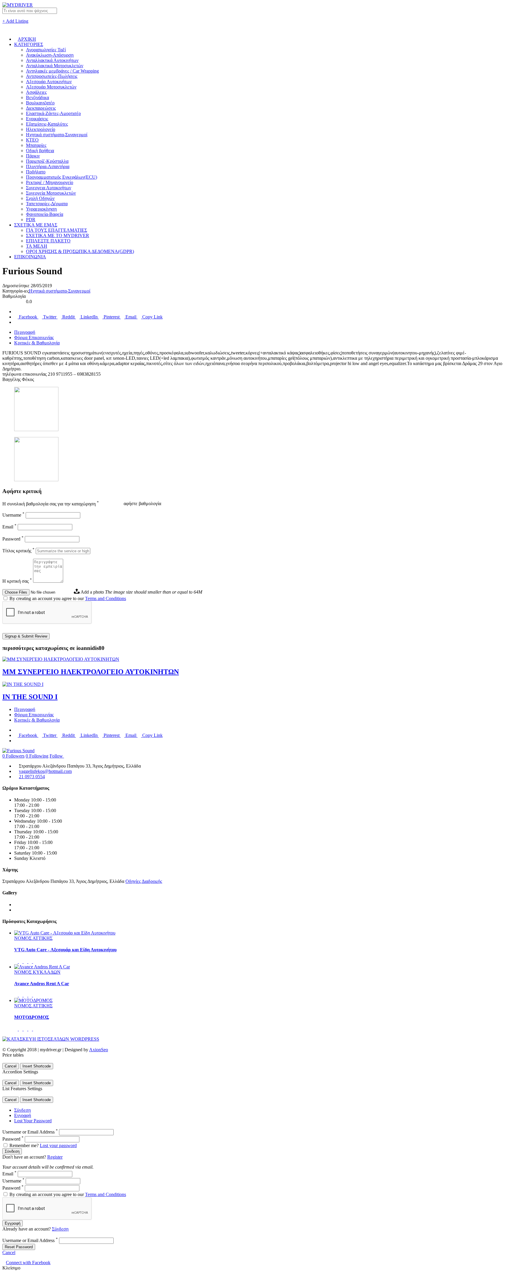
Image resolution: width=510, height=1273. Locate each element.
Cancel (11, 1066)
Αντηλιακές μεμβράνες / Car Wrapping (62, 70)
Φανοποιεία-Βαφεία (44, 214)
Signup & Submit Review (26, 636)
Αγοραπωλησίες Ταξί (46, 49)
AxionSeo (98, 1049)
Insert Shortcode (36, 1066)
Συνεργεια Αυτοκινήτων (48, 187)
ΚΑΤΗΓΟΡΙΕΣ (28, 44)
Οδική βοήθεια (40, 150)
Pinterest (111, 316)
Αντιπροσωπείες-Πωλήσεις (51, 76)
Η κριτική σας (17, 581)
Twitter (50, 316)
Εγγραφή (22, 1115)
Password (13, 538)
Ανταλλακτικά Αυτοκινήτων (52, 60)
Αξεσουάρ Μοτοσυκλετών (51, 86)
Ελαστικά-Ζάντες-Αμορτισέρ (53, 113)
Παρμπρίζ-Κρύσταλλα (47, 161)
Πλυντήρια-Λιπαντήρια (47, 166)
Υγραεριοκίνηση (41, 208)
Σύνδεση (22, 1110)
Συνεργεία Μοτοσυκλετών (51, 193)
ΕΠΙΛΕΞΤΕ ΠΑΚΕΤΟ (48, 240)
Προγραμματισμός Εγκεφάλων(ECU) (61, 177)
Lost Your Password (33, 1120)
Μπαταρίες (36, 145)
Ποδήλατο (35, 171)
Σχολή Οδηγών (40, 198)
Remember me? (24, 1145)
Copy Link (152, 316)
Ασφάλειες (36, 92)
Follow (57, 755)
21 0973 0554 (32, 776)
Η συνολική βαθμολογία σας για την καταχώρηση (50, 503)
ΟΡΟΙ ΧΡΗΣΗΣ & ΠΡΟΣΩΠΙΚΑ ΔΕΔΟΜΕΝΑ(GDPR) (80, 251)
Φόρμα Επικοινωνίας (34, 337)
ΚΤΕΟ (32, 139)
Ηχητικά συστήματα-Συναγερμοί (56, 134)
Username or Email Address (30, 1131)
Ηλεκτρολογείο (40, 129)
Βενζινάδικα (37, 97)
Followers (13, 755)
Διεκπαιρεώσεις (41, 108)
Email (131, 316)
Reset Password (19, 1247)
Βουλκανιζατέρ (40, 102)
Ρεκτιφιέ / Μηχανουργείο (49, 182)
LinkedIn (89, 316)
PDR (30, 219)
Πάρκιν (33, 155)
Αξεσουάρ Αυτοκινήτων (49, 81)
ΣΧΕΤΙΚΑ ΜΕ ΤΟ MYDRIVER (57, 235)
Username (13, 515)
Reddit (68, 316)
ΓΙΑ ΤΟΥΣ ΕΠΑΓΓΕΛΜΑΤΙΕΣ (56, 230)
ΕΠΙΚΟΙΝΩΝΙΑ (30, 256)
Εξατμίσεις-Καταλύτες (47, 124)
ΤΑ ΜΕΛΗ (36, 246)
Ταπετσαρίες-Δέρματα (47, 203)
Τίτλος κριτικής (18, 550)
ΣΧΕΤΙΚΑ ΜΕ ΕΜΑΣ (35, 224)
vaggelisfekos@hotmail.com (45, 771)
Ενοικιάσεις (37, 118)
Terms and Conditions (105, 598)
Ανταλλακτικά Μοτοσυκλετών (54, 65)
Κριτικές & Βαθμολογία (37, 342)
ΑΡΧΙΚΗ (27, 39)
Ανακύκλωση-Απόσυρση (49, 55)
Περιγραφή (24, 332)
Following (37, 755)
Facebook (28, 316)
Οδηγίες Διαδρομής (143, 881)
